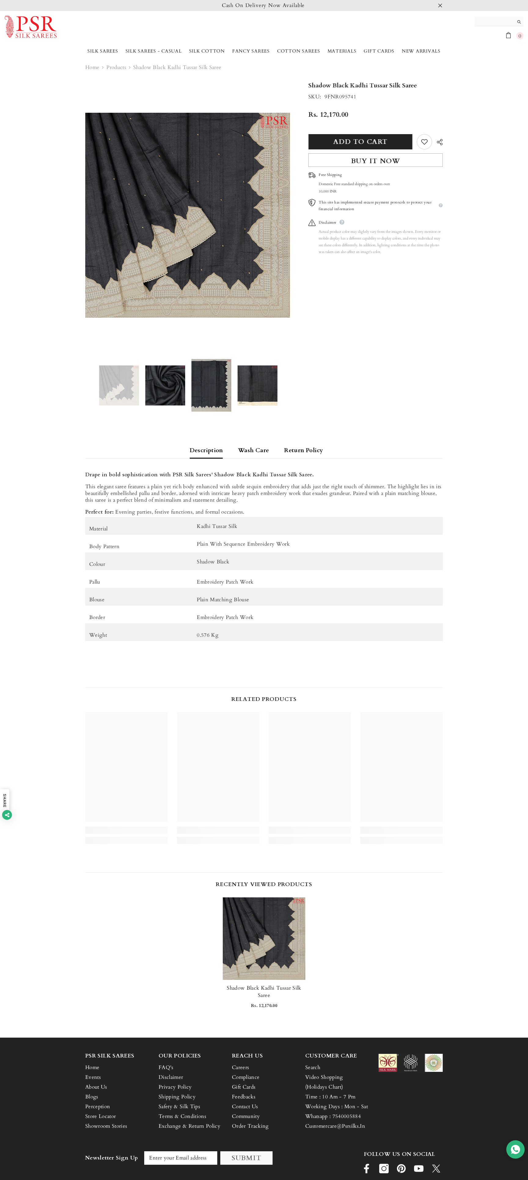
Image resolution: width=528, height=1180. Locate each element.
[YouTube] (418, 1168)
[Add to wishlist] (424, 141)
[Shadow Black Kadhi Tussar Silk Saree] (264, 938)
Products (116, 67)
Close (440, 5)
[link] (126, 830)
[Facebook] (366, 1168)
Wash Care (253, 450)
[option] (264, 5)
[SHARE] (437, 142)
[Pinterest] (401, 1168)
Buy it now (375, 161)
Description (206, 450)
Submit (247, 1158)
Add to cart (360, 141)
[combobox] (494, 21)
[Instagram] (384, 1168)
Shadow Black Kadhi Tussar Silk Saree (264, 991)
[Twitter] (436, 1168)
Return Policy (303, 450)
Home (92, 67)
